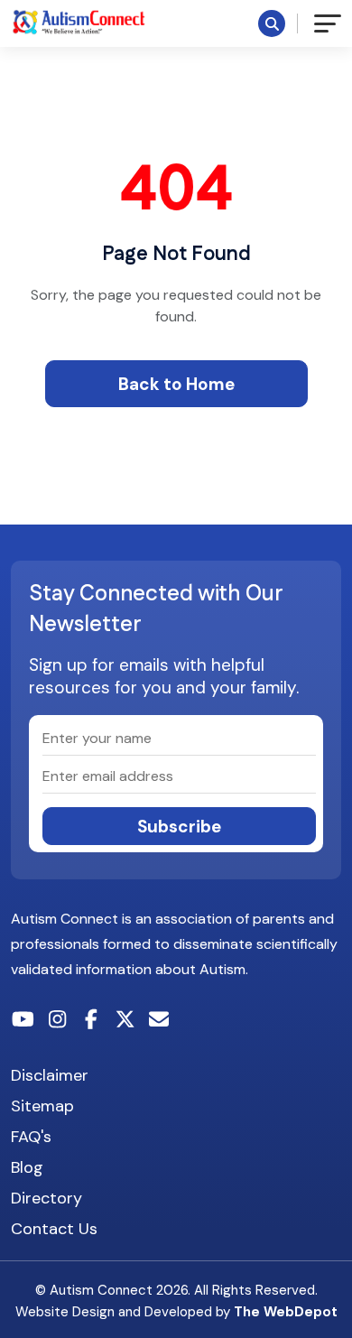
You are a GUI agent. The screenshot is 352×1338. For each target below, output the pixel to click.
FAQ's (31, 1137)
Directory (46, 1198)
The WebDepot (286, 1312)
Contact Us (54, 1229)
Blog (27, 1167)
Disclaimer (49, 1075)
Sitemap (42, 1106)
